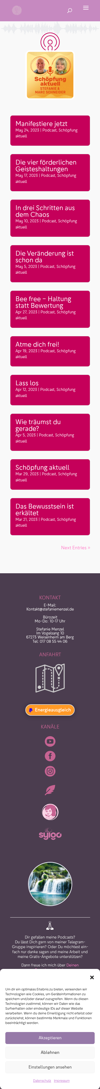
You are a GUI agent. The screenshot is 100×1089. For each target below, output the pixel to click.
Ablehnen (50, 1052)
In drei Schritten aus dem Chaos (45, 211)
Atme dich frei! (37, 344)
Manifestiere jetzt (41, 124)
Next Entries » (75, 548)
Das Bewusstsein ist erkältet (44, 509)
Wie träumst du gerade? (38, 425)
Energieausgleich (53, 710)
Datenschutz (42, 1081)
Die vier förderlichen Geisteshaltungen (46, 165)
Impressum (62, 1081)
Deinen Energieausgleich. (57, 957)
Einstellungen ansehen (50, 1067)
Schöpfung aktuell (42, 467)
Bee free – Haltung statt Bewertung (43, 302)
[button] (92, 977)
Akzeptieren (50, 1037)
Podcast (49, 130)
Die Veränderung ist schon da (44, 256)
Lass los (27, 383)
